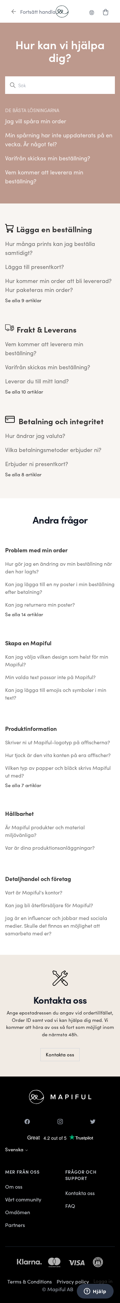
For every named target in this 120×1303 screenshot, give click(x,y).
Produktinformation (31, 728)
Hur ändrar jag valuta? (35, 436)
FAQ (70, 1205)
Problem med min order (36, 550)
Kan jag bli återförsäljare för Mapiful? (49, 904)
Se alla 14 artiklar (24, 614)
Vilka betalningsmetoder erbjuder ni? (53, 450)
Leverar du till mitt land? (37, 381)
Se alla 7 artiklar (23, 785)
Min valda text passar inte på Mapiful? (50, 676)
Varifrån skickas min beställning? (47, 158)
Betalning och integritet (61, 421)
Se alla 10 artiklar (24, 391)
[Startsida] (62, 11)
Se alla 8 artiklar (23, 474)
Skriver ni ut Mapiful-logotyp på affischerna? (57, 742)
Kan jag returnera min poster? (40, 604)
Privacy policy (73, 1281)
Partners (15, 1224)
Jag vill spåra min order (35, 121)
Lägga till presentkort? (34, 267)
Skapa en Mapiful (28, 643)
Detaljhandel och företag (38, 879)
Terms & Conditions (29, 1281)
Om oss (13, 1186)
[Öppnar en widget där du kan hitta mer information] (95, 1292)
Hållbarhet (19, 813)
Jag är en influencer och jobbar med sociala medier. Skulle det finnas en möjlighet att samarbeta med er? (56, 925)
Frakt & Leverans (46, 329)
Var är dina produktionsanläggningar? (50, 847)
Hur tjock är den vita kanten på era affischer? (58, 754)
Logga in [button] (103, 1280)
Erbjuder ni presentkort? (36, 464)
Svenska (15, 1149)
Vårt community (23, 1199)
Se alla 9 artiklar (23, 300)
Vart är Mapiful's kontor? (33, 892)
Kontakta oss (60, 1054)
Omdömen (17, 1211)
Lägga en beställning (54, 229)
